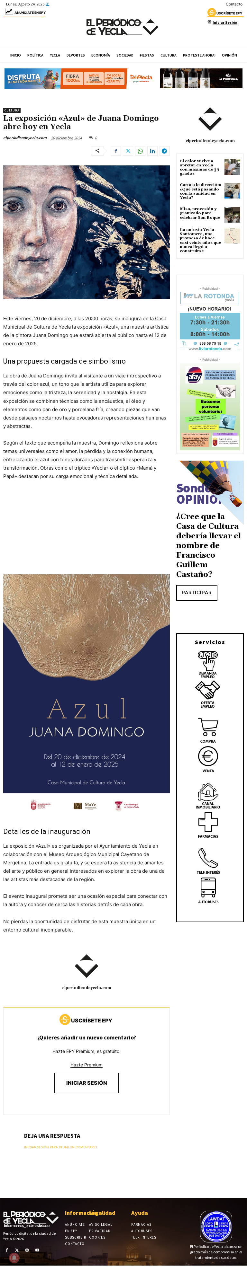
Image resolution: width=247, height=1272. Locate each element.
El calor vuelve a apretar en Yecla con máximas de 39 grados (199, 167)
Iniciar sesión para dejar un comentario (60, 1147)
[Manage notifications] (14, 1258)
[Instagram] (27, 1250)
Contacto (234, 4)
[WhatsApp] (140, 151)
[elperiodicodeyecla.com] (86, 966)
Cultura (12, 110)
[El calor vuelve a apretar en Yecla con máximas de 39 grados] (232, 167)
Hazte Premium (86, 1064)
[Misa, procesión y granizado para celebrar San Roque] (232, 215)
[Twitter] (128, 151)
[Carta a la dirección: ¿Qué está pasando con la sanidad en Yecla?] (232, 191)
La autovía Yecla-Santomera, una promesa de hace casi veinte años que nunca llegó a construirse (200, 240)
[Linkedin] (152, 151)
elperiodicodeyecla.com (25, 137)
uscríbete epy (229, 13)
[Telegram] (165, 151)
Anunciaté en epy (30, 12)
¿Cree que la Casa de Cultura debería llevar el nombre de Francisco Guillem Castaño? (208, 545)
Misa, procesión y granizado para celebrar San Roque (200, 213)
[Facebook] (116, 151)
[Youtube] (37, 1250)
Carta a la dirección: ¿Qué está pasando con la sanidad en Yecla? (200, 191)
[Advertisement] (86, 534)
